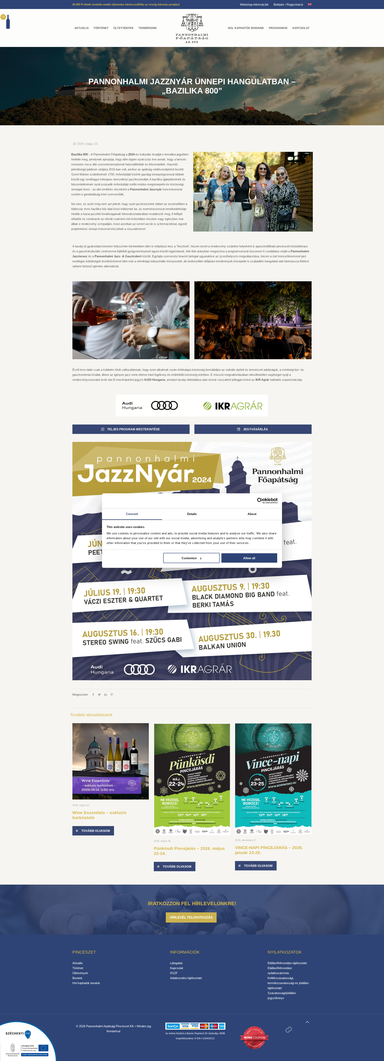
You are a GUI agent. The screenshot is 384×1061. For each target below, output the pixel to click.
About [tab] (252, 513)
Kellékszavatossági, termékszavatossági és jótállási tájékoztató (288, 983)
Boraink (77, 978)
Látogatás (176, 963)
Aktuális (77, 963)
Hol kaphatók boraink (86, 983)
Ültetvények (80, 973)
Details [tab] (192, 513)
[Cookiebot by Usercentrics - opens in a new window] (260, 501)
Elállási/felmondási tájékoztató (287, 963)
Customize (189, 558)
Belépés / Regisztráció (288, 4)
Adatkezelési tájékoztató (186, 978)
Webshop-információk (254, 4)
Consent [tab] (132, 513)
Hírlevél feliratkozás (191, 917)
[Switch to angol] (310, 4)
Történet (77, 968)
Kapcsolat (176, 968)
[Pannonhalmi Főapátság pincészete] (192, 28)
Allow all (249, 558)
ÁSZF (174, 973)
